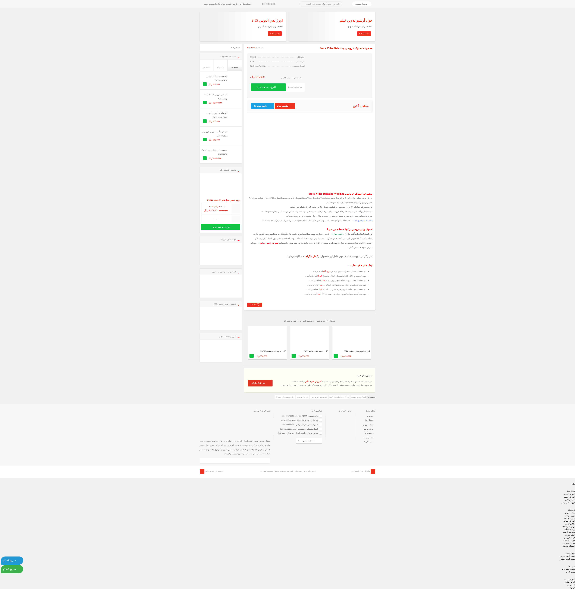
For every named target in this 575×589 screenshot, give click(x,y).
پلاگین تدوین (570, 524)
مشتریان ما (368, 437)
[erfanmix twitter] (255, 460)
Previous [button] (248, 323)
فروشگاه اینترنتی (568, 502)
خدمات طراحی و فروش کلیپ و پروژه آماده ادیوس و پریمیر (227, 4)
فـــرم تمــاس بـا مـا (306, 440)
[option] (352, 344)
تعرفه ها (370, 416)
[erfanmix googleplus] (215, 460)
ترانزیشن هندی (569, 526)
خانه (573, 484)
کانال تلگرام (312, 256)
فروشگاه (326, 271)
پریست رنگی (569, 529)
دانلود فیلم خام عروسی (319, 397)
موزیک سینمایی (568, 540)
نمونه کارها (368, 442)
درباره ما (571, 587)
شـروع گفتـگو (9, 560)
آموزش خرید (570, 579)
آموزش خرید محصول (295, 87)
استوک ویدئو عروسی (358, 397)
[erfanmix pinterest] (265, 460)
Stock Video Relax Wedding (339, 397)
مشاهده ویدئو (283, 106)
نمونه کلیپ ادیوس (567, 556)
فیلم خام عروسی (302, 397)
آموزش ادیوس (569, 494)
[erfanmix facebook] (205, 460)
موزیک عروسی (569, 543)
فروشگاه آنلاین (258, 383)
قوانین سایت (570, 582)
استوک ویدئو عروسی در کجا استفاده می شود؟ (349, 229)
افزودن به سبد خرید (266, 87)
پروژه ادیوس (368, 424)
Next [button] (370, 323)
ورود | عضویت (361, 4)
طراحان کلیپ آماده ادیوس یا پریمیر (358, 238)
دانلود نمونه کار (260, 106)
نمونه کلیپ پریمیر (567, 559)
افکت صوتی (570, 535)
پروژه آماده (363, 243)
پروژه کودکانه (569, 518)
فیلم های (363, 220)
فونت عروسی (569, 538)
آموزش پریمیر (569, 497)
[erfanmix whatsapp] (245, 460)
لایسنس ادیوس (568, 532)
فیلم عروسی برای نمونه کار (284, 397)
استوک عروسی (568, 546)
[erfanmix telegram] (225, 460)
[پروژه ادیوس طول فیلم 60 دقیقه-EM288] (220, 186)
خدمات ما (369, 420)
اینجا (320, 276)
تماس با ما (369, 433)
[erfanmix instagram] (235, 460)
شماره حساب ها (568, 569)
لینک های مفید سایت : (360, 265)
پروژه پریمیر (368, 429)
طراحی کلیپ (570, 500)
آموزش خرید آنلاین (313, 381)
